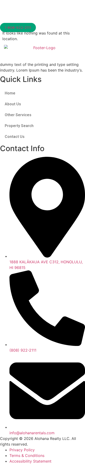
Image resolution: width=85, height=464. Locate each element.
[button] (43, 21)
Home (10, 93)
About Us (13, 104)
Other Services (18, 115)
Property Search (19, 125)
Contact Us (15, 136)
